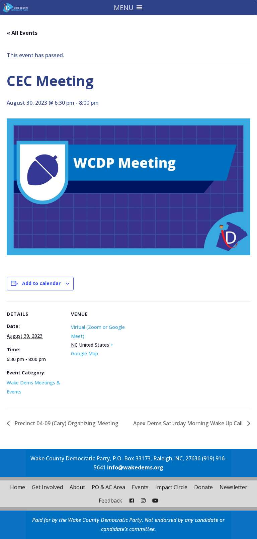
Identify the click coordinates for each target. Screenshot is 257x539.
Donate (203, 487)
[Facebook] (131, 500)
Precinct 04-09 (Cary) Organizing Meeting (65, 423)
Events (140, 487)
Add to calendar (41, 283)
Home (17, 487)
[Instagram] (143, 500)
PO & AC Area (108, 487)
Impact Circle (171, 487)
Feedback (110, 500)
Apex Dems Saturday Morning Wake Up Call (188, 423)
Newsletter (233, 487)
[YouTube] (155, 500)
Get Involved (47, 487)
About (77, 487)
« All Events (22, 32)
